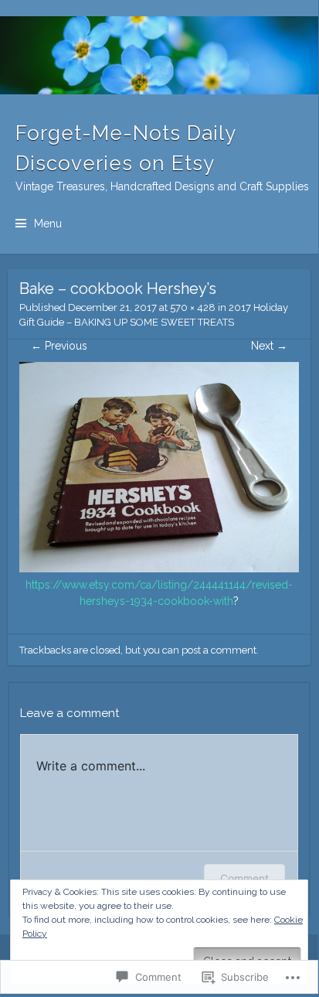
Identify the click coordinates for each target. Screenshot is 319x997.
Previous (59, 346)
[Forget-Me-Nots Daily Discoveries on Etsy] (159, 55)
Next (269, 346)
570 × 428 (192, 307)
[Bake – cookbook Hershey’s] (159, 568)
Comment (244, 878)
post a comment (219, 650)
